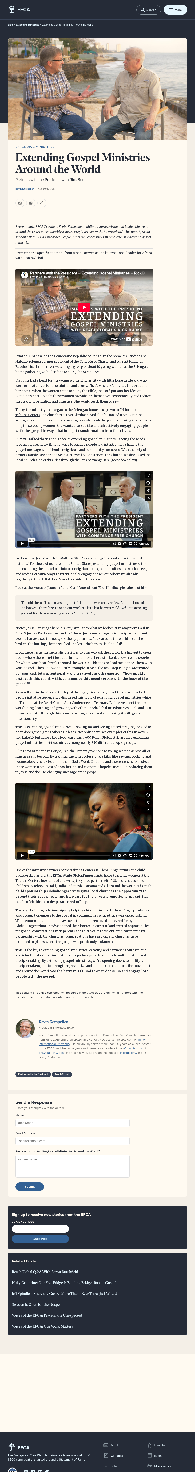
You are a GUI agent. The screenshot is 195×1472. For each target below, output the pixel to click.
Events (158, 1455)
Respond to (57, 1151)
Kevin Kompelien (24, 189)
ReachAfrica (24, 367)
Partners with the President (101, 232)
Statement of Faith (71, 1459)
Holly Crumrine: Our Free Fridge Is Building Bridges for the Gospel (64, 1282)
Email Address (25, 1133)
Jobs (114, 1466)
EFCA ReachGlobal (52, 1052)
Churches (160, 1445)
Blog (10, 25)
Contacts (117, 1455)
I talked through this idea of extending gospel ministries (71, 439)
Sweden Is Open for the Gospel (36, 1304)
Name (19, 1115)
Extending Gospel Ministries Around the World (67, 24)
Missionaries (162, 1466)
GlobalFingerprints (88, 875)
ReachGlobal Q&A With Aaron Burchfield (45, 1271)
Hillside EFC (128, 1052)
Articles (116, 1445)
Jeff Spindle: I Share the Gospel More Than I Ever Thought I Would (64, 1293)
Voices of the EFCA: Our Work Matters (42, 1326)
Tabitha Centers (27, 415)
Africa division (132, 1048)
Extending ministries (27, 25)
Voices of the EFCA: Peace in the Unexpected (47, 1315)
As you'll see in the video (34, 692)
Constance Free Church (104, 455)
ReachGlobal (33, 258)
